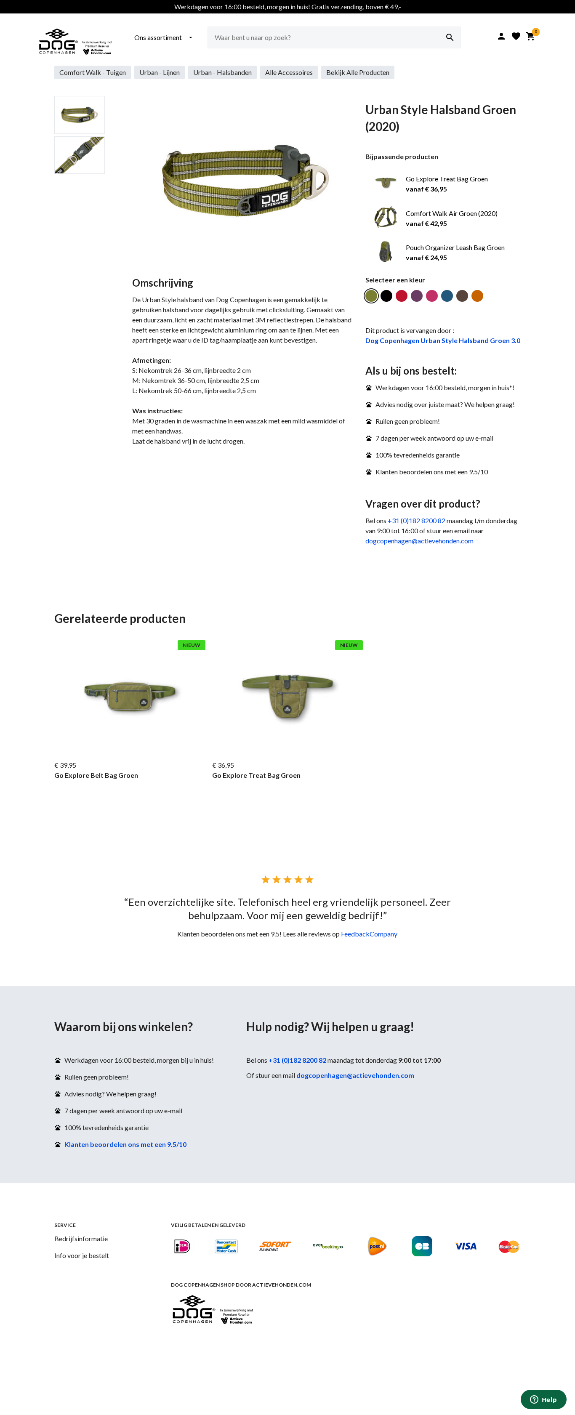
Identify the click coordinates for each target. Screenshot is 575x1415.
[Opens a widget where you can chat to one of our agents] (543, 1400)
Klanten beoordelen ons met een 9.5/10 (125, 1144)
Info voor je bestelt (81, 1255)
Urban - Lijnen (159, 72)
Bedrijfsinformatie (81, 1238)
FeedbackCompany (369, 934)
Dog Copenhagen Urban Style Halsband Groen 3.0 (442, 340)
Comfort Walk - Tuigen (92, 72)
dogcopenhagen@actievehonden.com (419, 541)
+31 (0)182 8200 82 (416, 520)
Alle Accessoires (289, 72)
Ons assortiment (164, 37)
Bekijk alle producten (357, 72)
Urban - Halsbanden (222, 72)
